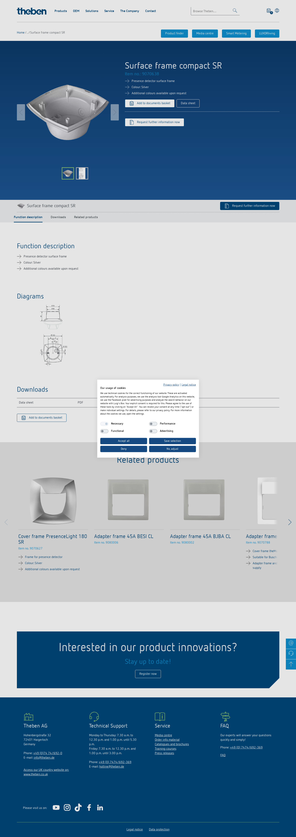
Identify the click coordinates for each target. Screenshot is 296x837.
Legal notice (189, 384)
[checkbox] (104, 424)
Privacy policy (171, 384)
